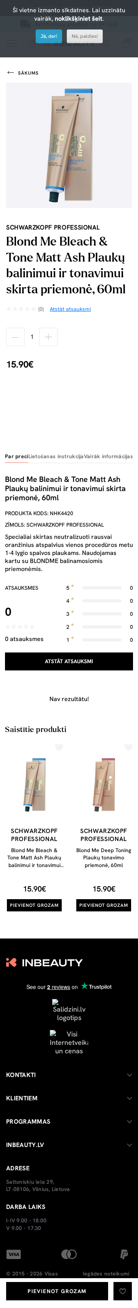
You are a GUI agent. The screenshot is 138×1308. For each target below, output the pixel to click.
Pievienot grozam (57, 1291)
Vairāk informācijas (108, 456)
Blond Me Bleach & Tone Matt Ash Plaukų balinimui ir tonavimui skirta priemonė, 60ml (34, 861)
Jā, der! (49, 36)
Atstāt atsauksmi (69, 661)
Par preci (16, 456)
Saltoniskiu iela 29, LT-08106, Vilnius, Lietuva (38, 1185)
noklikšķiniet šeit (78, 19)
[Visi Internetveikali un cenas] (69, 1042)
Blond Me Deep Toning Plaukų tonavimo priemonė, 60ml (103, 858)
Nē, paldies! (85, 36)
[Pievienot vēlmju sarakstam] (122, 1291)
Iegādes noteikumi (106, 1273)
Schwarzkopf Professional (53, 227)
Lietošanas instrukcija (56, 456)
